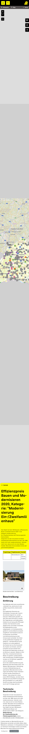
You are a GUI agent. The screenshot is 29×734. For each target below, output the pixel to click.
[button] (8, 3)
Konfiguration (4, 731)
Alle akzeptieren (14, 731)
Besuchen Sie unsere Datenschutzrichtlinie (12, 728)
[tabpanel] (14, 263)
